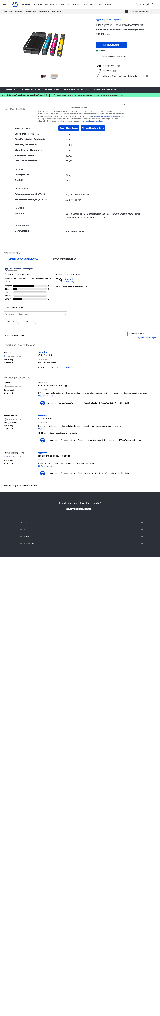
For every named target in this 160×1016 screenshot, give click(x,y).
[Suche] (136, 4)
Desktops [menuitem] (37, 4)
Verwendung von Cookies (93, 121)
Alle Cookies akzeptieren (93, 128)
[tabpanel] (80, 376)
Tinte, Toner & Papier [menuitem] (92, 4)
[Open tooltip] (118, 65)
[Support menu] (142, 4)
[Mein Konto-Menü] (148, 4)
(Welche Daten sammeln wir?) (105, 116)
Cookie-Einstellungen (69, 128)
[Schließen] (124, 104)
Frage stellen (118, 20)
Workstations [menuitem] (51, 4)
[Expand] (49, 44)
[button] (80, 522)
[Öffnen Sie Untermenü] (4, 4)
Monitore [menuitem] (64, 4)
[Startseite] (15, 4)
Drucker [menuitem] (75, 4)
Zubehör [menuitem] (109, 4)
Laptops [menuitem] (26, 4)
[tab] (23, 259)
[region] (81, 118)
